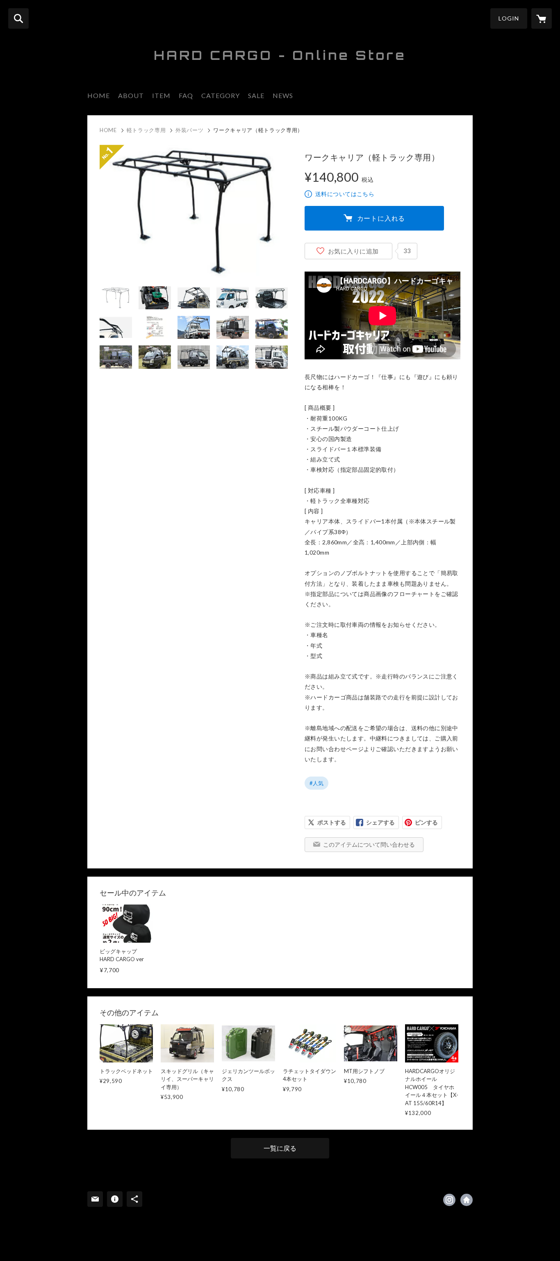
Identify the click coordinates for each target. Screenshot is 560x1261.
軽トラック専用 (146, 130)
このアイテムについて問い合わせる (369, 844)
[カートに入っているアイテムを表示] (541, 18)
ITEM (161, 95)
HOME (98, 95)
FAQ (186, 95)
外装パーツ (189, 130)
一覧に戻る (280, 1148)
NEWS (283, 95)
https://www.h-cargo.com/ (466, 1200)
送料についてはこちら (344, 193)
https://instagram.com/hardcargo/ (449, 1200)
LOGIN (509, 18)
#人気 (316, 783)
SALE (256, 95)
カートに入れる (381, 218)
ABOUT (131, 95)
